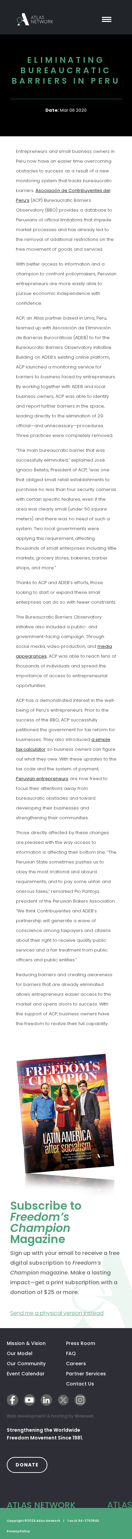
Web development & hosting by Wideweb (50, 1416)
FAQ (71, 1353)
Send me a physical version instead (66, 1313)
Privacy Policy (18, 1531)
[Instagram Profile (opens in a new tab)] (80, 1400)
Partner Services (95, 1373)
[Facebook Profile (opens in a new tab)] (12, 1400)
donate (31, 1464)
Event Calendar (26, 1373)
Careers (76, 1363)
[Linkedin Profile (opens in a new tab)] (46, 1400)
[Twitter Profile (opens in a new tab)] (63, 1400)
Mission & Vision (26, 1343)
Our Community (26, 1363)
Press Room (80, 1343)
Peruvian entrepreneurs (42, 778)
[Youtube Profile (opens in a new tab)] (29, 1400)
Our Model (19, 1353)
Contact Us (80, 1383)
